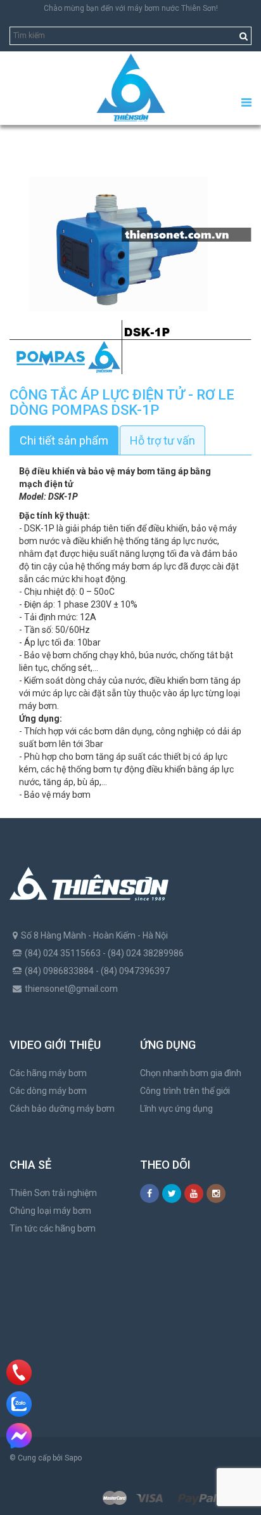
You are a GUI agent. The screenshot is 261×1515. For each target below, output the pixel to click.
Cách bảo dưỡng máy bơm (62, 1108)
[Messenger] (19, 1435)
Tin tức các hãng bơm (53, 1228)
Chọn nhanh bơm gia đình (190, 1073)
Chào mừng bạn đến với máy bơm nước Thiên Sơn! (131, 8)
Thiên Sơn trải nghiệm (53, 1193)
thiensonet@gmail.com (71, 989)
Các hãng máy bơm (48, 1073)
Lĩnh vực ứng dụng (176, 1108)
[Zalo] (19, 1404)
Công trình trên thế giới (185, 1091)
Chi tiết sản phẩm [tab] (64, 440)
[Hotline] (19, 1372)
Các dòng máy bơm (48, 1091)
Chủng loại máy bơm (50, 1211)
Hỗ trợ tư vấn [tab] (162, 440)
